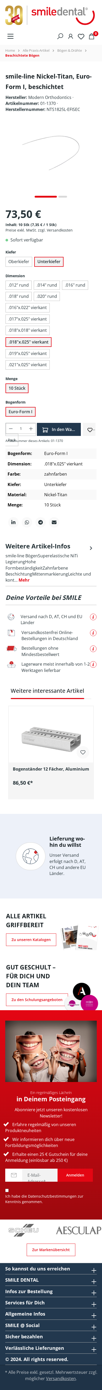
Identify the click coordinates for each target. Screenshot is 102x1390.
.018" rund (18, 296)
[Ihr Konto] (70, 35)
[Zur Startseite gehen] (51, 15)
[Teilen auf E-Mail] (54, 522)
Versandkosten (61, 1378)
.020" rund (47, 296)
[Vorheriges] (9, 163)
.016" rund (75, 285)
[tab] (49, 562)
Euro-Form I (20, 412)
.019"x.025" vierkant (27, 353)
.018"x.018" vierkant (27, 330)
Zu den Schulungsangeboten (37, 999)
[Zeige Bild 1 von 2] (46, 197)
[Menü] (10, 35)
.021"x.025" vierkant (27, 365)
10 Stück (17, 388)
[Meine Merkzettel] (81, 36)
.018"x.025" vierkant (28, 342)
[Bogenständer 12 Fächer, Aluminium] (51, 732)
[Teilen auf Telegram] (40, 522)
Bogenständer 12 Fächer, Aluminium (51, 769)
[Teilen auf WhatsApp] (27, 522)
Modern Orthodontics (50, 97)
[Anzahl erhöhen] (31, 428)
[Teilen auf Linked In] (13, 522)
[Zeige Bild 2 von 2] (63, 197)
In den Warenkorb (66, 429)
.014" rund (47, 285)
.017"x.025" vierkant (27, 319)
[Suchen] (60, 35)
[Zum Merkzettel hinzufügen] (90, 429)
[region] (51, 743)
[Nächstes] (92, 163)
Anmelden (75, 1175)
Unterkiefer (48, 261)
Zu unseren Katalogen (31, 939)
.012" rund (18, 285)
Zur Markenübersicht (51, 1249)
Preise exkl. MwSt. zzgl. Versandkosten (39, 230)
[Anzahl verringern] (11, 428)
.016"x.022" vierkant (27, 307)
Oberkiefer (18, 261)
